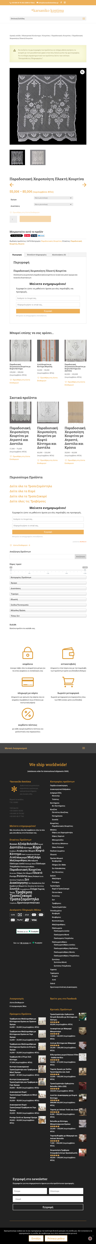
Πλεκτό (21, 244)
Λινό (13, 857)
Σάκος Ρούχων (34, 876)
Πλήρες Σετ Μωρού (24, 873)
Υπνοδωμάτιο (56, 910)
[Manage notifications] (90, 1239)
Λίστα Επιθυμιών (17, 1002)
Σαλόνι (53, 875)
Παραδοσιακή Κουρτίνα (25, 869)
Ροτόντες (56, 896)
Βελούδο (32, 844)
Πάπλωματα (57, 928)
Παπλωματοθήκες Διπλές (64, 944)
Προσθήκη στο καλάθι (35, 219)
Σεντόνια (56, 959)
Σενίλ (41, 876)
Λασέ (24, 854)
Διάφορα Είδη (55, 793)
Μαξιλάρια (56, 878)
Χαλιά (52, 983)
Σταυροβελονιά (25, 889)
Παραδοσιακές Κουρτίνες (61, 36)
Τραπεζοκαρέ (21, 895)
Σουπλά (14, 888)
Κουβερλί (56, 913)
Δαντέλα (16, 847)
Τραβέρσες (56, 903)
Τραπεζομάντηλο (24, 898)
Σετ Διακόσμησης (19, 880)
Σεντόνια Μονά (60, 962)
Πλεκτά (53, 854)
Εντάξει (36, 1238)
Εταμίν (55, 976)
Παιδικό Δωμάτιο (57, 851)
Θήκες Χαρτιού (58, 836)
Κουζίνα (53, 809)
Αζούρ (22, 844)
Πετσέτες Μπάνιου (60, 843)
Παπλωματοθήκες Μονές (64, 952)
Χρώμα (13, 199)
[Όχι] (93, 1236)
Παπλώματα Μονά (61, 934)
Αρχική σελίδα (15, 36)
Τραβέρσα (23, 892)
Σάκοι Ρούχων (58, 847)
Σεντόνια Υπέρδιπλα (17, 880)
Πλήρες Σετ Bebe (59, 864)
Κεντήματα (54, 803)
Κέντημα (28, 847)
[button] (82, 72)
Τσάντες (55, 799)
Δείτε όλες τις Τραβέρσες (28, 501)
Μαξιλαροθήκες (19, 860)
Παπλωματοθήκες (59, 942)
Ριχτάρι (13, 876)
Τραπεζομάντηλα (59, 907)
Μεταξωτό (33, 860)
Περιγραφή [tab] (17, 254)
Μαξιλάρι (34, 857)
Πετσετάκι (13, 873)
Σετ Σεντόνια (39, 886)
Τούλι (12, 892)
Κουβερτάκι (57, 861)
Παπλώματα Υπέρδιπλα (63, 938)
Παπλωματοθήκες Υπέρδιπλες (66, 955)
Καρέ (31, 491)
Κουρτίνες (46, 36)
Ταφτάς (41, 889)
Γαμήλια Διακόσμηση (59, 785)
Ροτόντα (22, 876)
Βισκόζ (40, 844)
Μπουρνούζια (57, 840)
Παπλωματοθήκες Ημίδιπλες (66, 948)
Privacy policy (56, 1238)
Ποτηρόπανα (57, 816)
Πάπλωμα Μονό (30, 864)
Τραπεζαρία (55, 886)
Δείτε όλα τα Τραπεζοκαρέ (28, 496)
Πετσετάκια (57, 892)
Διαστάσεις (15, 206)
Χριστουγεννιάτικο (28, 902)
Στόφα (33, 888)
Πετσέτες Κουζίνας (60, 812)
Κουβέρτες (56, 917)
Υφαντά (53, 969)
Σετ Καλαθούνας (35, 883)
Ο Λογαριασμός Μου (18, 1006)
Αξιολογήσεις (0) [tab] (59, 254)
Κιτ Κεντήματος (58, 806)
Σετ (53, 899)
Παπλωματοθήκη (27, 866)
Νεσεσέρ (56, 795)
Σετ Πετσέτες (29, 886)
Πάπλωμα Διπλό (17, 863)
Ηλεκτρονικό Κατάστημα (31, 36)
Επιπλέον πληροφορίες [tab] (36, 254)
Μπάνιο (53, 830)
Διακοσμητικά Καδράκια (60, 789)
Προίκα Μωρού (56, 858)
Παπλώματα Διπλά (61, 931)
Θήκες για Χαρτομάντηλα (62, 832)
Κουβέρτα (13, 851)
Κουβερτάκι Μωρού (26, 850)
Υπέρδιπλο (13, 903)
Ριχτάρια (55, 882)
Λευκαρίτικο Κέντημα (33, 854)
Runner (13, 844)
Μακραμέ (21, 857)
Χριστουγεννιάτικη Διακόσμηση (63, 987)
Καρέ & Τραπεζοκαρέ (60, 888)
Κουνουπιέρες (58, 921)
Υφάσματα (54, 973)
